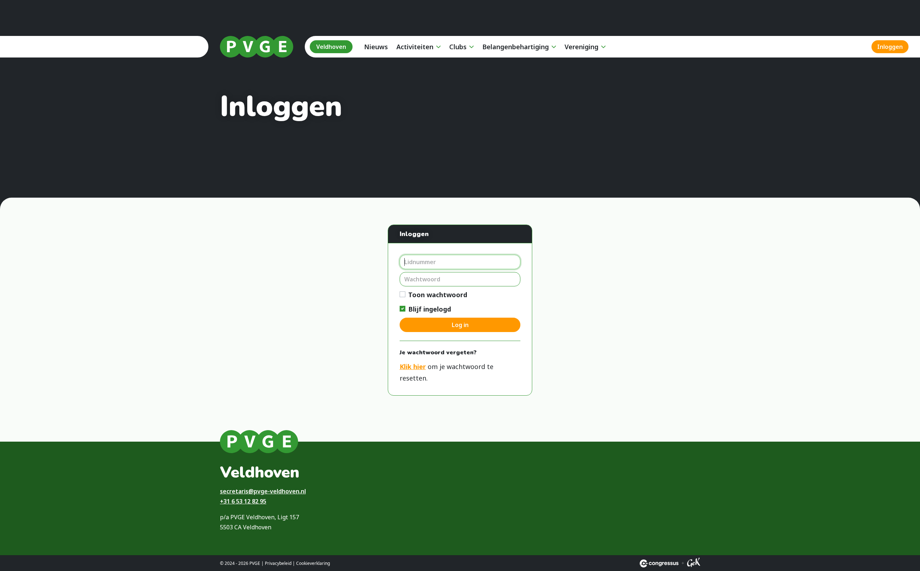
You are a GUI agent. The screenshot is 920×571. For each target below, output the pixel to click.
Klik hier (413, 366)
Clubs (457, 46)
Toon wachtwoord (437, 294)
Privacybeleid (278, 563)
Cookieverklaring (313, 563)
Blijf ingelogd (429, 309)
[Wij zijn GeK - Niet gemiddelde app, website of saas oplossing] (693, 563)
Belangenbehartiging (515, 46)
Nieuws (376, 46)
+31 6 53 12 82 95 (243, 501)
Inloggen (890, 47)
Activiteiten (414, 46)
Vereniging (581, 46)
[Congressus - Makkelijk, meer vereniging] (659, 563)
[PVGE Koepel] (256, 46)
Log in (460, 325)
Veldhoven (331, 47)
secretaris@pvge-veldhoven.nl (263, 491)
